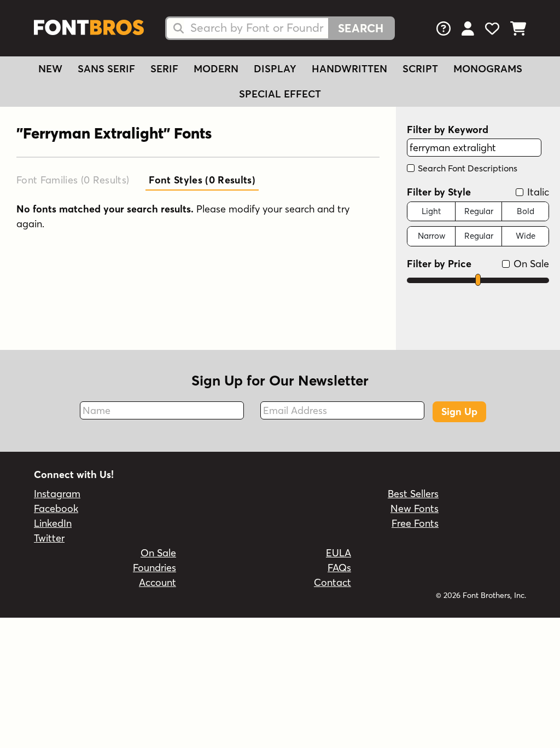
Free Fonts (415, 523)
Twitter (49, 538)
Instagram (57, 493)
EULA (338, 552)
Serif (164, 68)
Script (420, 68)
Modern (216, 68)
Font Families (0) (72, 180)
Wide (525, 236)
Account (157, 582)
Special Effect (280, 94)
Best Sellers (413, 493)
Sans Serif (106, 68)
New (50, 68)
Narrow (431, 236)
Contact (332, 582)
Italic (536, 192)
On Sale (530, 263)
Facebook (56, 508)
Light (431, 211)
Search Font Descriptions (466, 168)
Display (275, 68)
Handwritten (349, 68)
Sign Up (459, 411)
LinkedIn (53, 523)
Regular (478, 211)
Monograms (487, 68)
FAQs (339, 567)
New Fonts (414, 508)
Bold (525, 211)
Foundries (154, 567)
